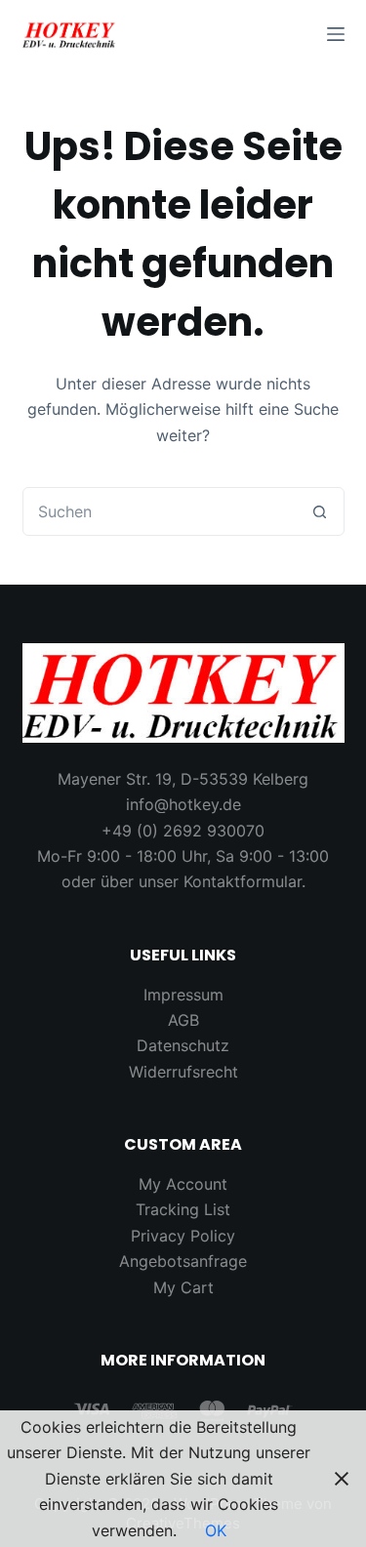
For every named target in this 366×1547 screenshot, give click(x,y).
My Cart (183, 1287)
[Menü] (336, 34)
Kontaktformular (242, 881)
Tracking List (183, 1209)
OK (215, 1530)
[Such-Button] (320, 511)
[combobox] (160, 511)
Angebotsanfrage (183, 1261)
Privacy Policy (183, 1235)
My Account (183, 1184)
